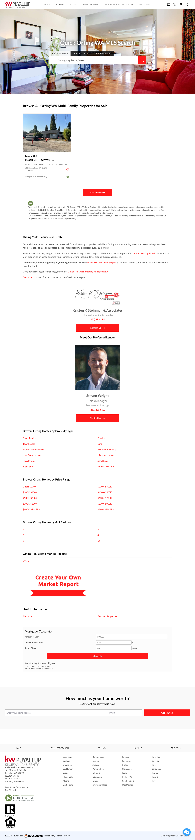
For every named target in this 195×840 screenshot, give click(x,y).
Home (47, 4)
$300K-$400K (30, 492)
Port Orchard (98, 769)
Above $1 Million (106, 509)
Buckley (155, 761)
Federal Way (127, 777)
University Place (100, 785)
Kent (124, 773)
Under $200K (29, 486)
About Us (27, 616)
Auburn (96, 765)
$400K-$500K (105, 492)
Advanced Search (59, 748)
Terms (59, 835)
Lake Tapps (67, 757)
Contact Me (96, 418)
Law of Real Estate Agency (16, 787)
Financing (144, 4)
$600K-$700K (105, 498)
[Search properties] (142, 60)
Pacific (155, 777)
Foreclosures (29, 460)
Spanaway (126, 761)
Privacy (66, 835)
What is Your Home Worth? (118, 4)
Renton (155, 773)
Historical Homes (106, 455)
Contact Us (96, 328)
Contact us (28, 277)
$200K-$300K (105, 486)
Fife (153, 765)
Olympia (96, 773)
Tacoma (96, 761)
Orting (26, 560)
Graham (66, 761)
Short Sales (103, 460)
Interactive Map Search (144, 253)
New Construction (32, 455)
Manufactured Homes (33, 449)
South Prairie (128, 781)
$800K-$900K (105, 503)
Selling (73, 4)
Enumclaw (67, 765)
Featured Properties (107, 616)
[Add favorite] (67, 169)
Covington (97, 777)
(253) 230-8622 (97, 409)
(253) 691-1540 (97, 319)
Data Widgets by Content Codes (175, 835)
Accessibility (49, 835)
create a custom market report (102, 262)
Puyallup (156, 757)
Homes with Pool (106, 466)
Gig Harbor (68, 769)
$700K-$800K (30, 503)
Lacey (65, 773)
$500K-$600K (30, 498)
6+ (99, 540)
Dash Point (68, 785)
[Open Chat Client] (187, 832)
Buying (60, 4)
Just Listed (28, 466)
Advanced (81, 53)
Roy (153, 781)
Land (100, 443)
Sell (103, 53)
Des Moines (127, 785)
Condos (101, 438)
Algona (66, 781)
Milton (125, 765)
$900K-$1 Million (31, 509)
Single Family (29, 438)
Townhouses (29, 443)
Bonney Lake (98, 757)
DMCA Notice (11, 790)
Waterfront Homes (107, 449)
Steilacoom (127, 769)
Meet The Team (90, 4)
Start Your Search (97, 192)
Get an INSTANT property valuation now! (88, 271)
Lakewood (156, 769)
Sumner (125, 757)
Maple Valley (68, 777)
